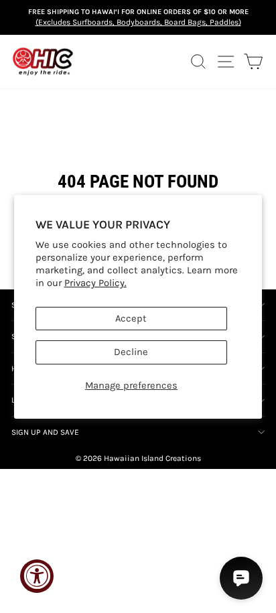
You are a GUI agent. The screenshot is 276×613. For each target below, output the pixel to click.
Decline (131, 352)
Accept (131, 318)
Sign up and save (45, 432)
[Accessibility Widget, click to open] (37, 576)
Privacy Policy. (95, 283)
